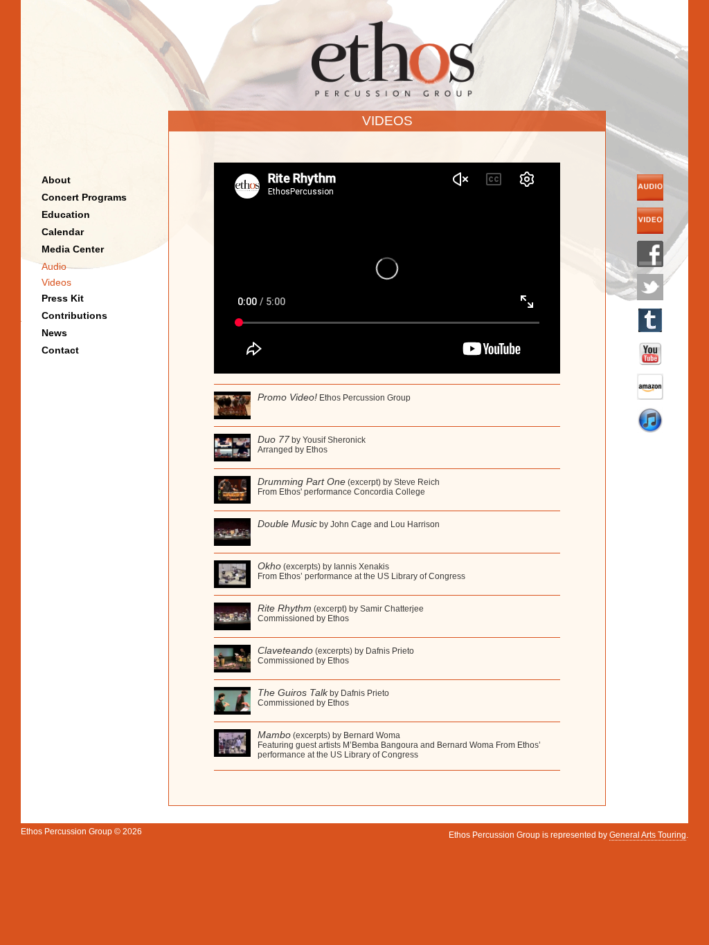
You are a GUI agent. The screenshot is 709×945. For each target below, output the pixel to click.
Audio (54, 266)
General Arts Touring (647, 835)
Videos (56, 282)
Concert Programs (84, 197)
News (54, 332)
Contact (60, 350)
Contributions (74, 315)
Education (66, 214)
